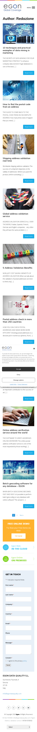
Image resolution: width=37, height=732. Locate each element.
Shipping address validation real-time (16, 159)
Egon (33, 718)
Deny (18, 374)
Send (8, 665)
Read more (29, 73)
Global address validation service (15, 214)
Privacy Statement (22, 384)
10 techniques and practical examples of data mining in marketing (16, 50)
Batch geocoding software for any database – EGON (17, 484)
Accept (18, 369)
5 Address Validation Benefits (17, 267)
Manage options (18, 380)
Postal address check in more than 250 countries (17, 320)
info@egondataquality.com (12, 694)
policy (25, 661)
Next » (22, 515)
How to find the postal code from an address (16, 105)
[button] (34, 349)
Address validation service (13, 721)
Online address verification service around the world (16, 431)
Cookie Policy (13, 384)
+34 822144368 (7, 718)
